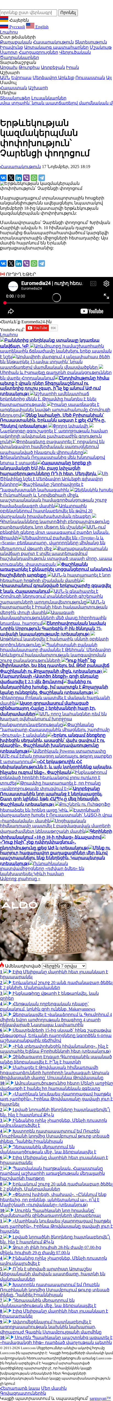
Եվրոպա (21, 77)
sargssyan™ (100, 1398)
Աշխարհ (38, 87)
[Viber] (26, 177)
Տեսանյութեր (15, 98)
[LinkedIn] (18, 177)
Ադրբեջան (53, 67)
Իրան (72, 67)
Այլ (109, 77)
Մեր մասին (54, 1388)
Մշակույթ (101, 47)
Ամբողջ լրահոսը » (20, 878)
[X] (11, 177)
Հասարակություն (53, 42)
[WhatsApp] (34, 177)
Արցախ (9, 67)
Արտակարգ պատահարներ (56, 47)
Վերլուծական (75, 52)
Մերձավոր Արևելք (53, 77)
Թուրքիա (29, 67)
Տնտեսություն (91, 42)
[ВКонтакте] (3, 177)
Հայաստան (13, 87)
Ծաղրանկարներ (19, 57)
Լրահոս (9, 32)
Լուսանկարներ (48, 98)
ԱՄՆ (5, 77)
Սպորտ (9, 52)
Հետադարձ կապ (20, 1388)
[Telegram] (41, 177)
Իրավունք (11, 47)
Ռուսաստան (90, 77)
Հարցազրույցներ (38, 52)
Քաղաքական (16, 42)
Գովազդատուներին (23, 1393)
